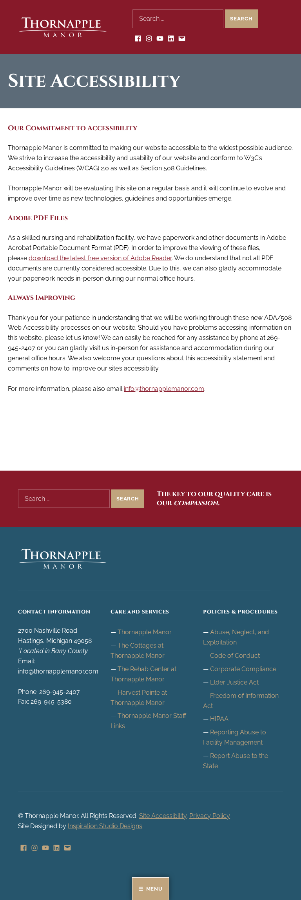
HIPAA (219, 719)
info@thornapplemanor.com (164, 388)
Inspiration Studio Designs (105, 826)
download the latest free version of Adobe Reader (100, 258)
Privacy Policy (209, 816)
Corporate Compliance (243, 669)
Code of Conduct (235, 655)
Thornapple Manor (145, 632)
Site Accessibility (163, 816)
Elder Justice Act (234, 682)
